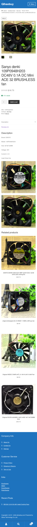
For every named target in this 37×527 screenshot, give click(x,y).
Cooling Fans (11, 10)
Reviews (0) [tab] (5, 127)
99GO (3, 486)
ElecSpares (5, 484)
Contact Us (7, 446)
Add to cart (14, 102)
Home (5, 10)
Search (18, 524)
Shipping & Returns (10, 466)
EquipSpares (5, 488)
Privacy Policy (8, 463)
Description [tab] (4, 122)
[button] (33, 23)
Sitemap (6, 449)
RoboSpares (5, 490)
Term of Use (7, 469)
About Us (6, 442)
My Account (6, 524)
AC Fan (19, 10)
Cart (28, 522)
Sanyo (7, 113)
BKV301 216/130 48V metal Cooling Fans (16, 504)
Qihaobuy (7, 4)
